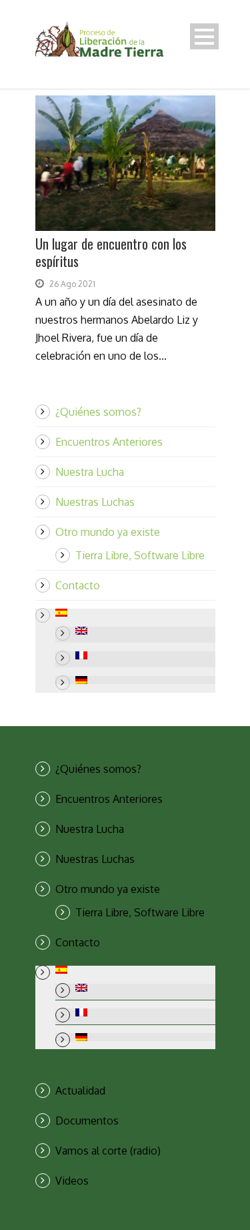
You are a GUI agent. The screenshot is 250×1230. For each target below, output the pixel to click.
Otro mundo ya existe (107, 532)
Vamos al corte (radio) (108, 1150)
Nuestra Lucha (89, 472)
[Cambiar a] (135, 613)
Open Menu (204, 36)
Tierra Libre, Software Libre (140, 555)
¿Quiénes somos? (98, 411)
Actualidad (80, 1090)
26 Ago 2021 (72, 284)
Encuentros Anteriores (109, 441)
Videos (72, 1180)
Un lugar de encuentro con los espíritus (111, 252)
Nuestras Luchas (95, 502)
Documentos (87, 1120)
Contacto (77, 585)
